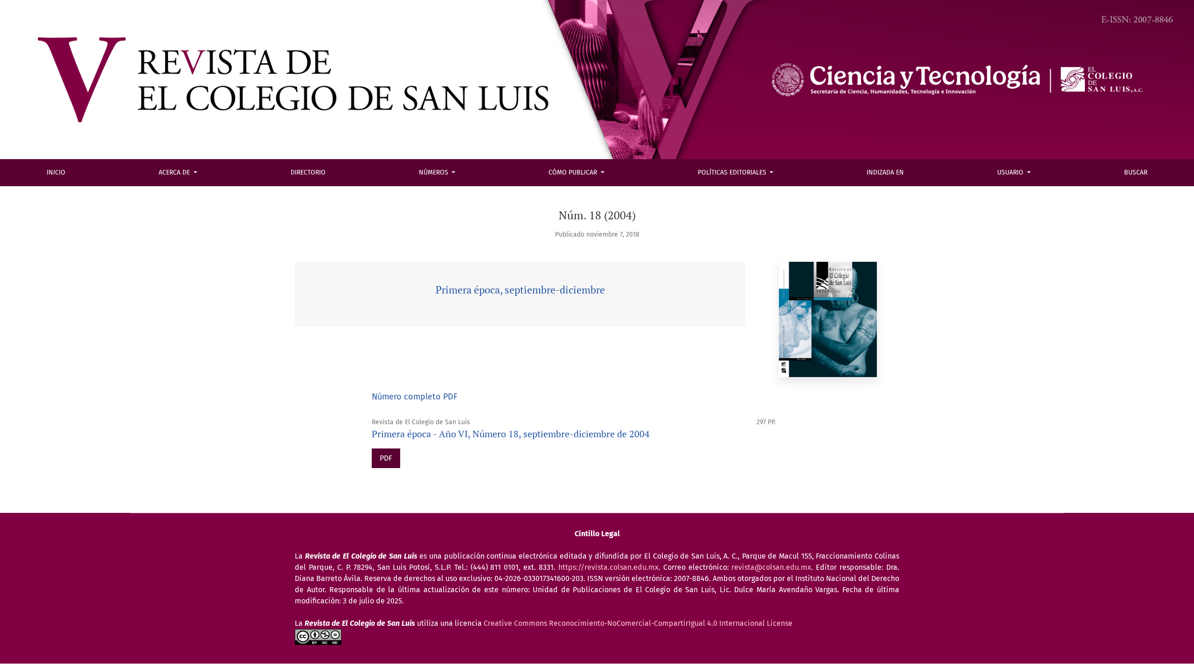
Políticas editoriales (733, 172)
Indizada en (885, 172)
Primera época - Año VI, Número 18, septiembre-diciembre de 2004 (511, 433)
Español (34, 16)
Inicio (56, 172)
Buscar (1135, 172)
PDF (386, 458)
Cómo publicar (573, 172)
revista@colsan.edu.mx (771, 567)
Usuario (1011, 172)
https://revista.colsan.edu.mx (608, 567)
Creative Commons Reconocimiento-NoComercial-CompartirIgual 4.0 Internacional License (638, 623)
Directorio (308, 172)
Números (434, 172)
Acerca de (175, 172)
